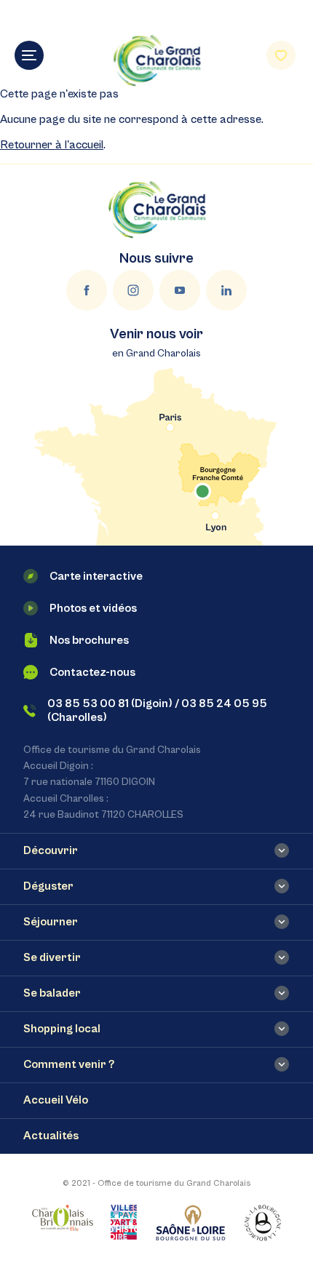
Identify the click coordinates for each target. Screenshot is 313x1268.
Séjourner (50, 921)
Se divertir (52, 957)
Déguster (48, 886)
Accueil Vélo (55, 1099)
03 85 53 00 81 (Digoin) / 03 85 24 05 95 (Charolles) (157, 710)
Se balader (52, 993)
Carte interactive (96, 576)
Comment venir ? (68, 1064)
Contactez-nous (92, 672)
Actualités (51, 1135)
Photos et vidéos (93, 608)
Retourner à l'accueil (51, 144)
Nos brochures (89, 640)
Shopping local (61, 1028)
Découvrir (50, 850)
